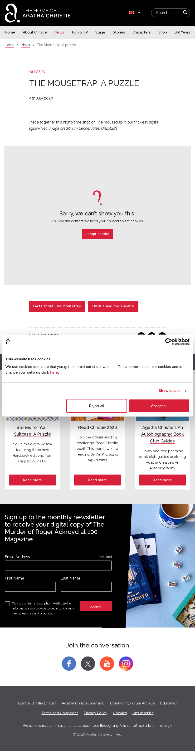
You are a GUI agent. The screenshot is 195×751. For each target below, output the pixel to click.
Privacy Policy (95, 713)
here (54, 372)
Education (169, 703)
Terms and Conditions (60, 713)
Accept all (159, 406)
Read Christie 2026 (97, 427)
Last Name (70, 578)
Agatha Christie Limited (36, 703)
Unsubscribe (143, 713)
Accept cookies (97, 234)
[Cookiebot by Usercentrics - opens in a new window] (169, 341)
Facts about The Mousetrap (57, 306)
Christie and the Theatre (113, 306)
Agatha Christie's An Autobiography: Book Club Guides (162, 434)
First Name (14, 578)
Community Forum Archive (132, 703)
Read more (32, 480)
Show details (169, 391)
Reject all (96, 406)
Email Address (17, 557)
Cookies (120, 713)
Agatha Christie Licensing (83, 703)
